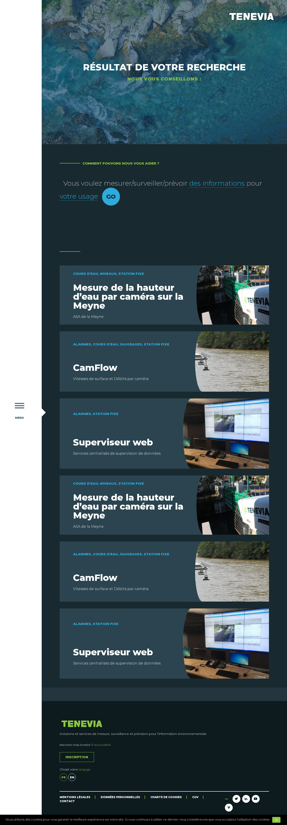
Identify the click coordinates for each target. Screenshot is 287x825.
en (72, 777)
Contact (67, 801)
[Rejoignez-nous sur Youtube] (256, 799)
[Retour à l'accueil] (19, 195)
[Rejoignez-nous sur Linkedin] (246, 799)
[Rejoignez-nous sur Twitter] (236, 799)
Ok (276, 819)
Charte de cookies (166, 797)
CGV (195, 797)
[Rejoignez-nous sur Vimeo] (229, 808)
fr (63, 777)
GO (111, 196)
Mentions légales (75, 797)
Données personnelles (120, 797)
